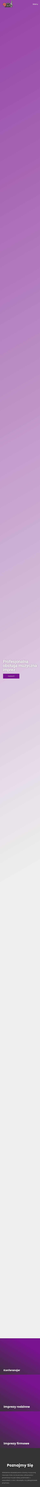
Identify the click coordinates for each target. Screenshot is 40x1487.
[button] (11, 676)
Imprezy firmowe (16, 1443)
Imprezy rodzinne (17, 1407)
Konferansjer (12, 1370)
